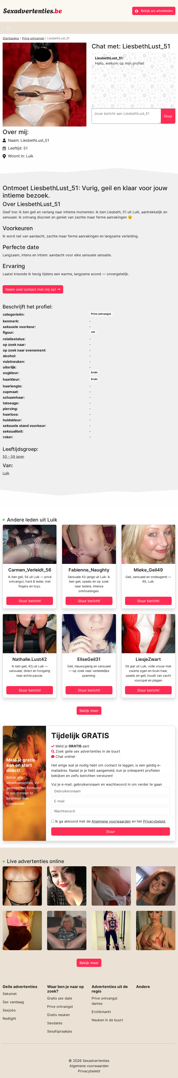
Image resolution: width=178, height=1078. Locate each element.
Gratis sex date (59, 998)
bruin (94, 372)
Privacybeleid (154, 821)
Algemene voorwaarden (111, 821)
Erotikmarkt (101, 1012)
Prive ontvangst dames (104, 1001)
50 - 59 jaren (13, 456)
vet (93, 331)
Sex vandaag (13, 1002)
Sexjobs (9, 1010)
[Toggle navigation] (9, 27)
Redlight (9, 1018)
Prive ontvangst (33, 38)
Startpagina (11, 38)
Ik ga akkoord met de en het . (110, 821)
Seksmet (10, 993)
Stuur (110, 831)
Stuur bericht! (30, 601)
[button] (44, 85)
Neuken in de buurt (107, 1020)
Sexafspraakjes (59, 1031)
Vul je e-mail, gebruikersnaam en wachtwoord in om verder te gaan (106, 784)
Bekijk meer (89, 710)
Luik (6, 473)
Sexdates (54, 1023)
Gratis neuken (58, 1015)
